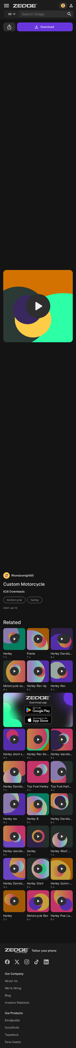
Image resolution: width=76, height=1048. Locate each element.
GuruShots (12, 1027)
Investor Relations (17, 1002)
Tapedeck (12, 1034)
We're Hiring (13, 988)
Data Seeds (13, 1042)
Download (47, 27)
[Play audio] (38, 306)
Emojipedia (12, 1020)
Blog (8, 995)
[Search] (69, 14)
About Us (11, 981)
